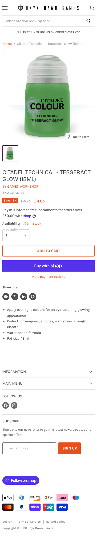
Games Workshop (22, 186)
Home (7, 44)
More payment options (48, 277)
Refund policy (55, 521)
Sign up (69, 448)
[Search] (88, 21)
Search (7, 521)
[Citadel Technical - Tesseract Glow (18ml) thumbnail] (10, 153)
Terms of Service (29, 521)
